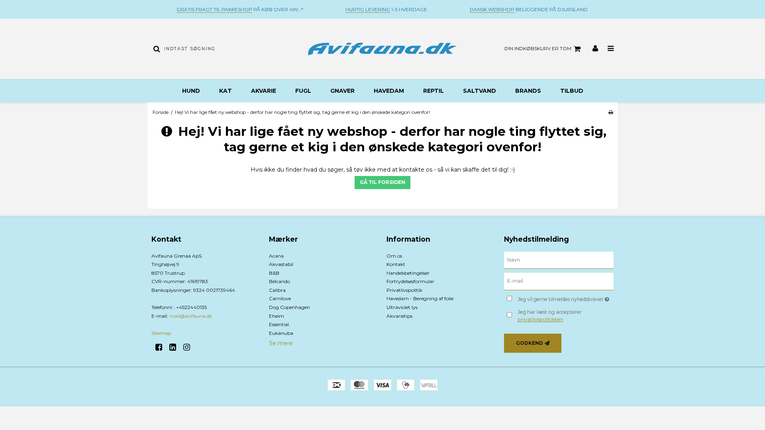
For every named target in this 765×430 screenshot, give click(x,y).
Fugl (303, 90)
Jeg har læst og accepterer (550, 315)
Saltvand (479, 90)
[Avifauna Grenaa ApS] (382, 49)
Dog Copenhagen (289, 307)
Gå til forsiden (382, 182)
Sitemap (161, 333)
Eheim (276, 316)
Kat (225, 90)
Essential (279, 324)
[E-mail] (559, 281)
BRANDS (528, 90)
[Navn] (559, 259)
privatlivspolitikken (540, 319)
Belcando (279, 281)
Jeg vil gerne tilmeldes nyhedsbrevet (566, 297)
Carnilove (280, 298)
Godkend (529, 343)
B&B (274, 273)
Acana (276, 256)
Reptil (433, 90)
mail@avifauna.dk (190, 316)
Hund (191, 90)
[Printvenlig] (611, 112)
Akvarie (263, 90)
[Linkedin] (175, 347)
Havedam (389, 90)
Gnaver (342, 90)
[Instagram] (189, 347)
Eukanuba (281, 333)
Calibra (277, 290)
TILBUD (571, 90)
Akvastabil (281, 264)
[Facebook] (161, 347)
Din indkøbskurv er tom (537, 48)
